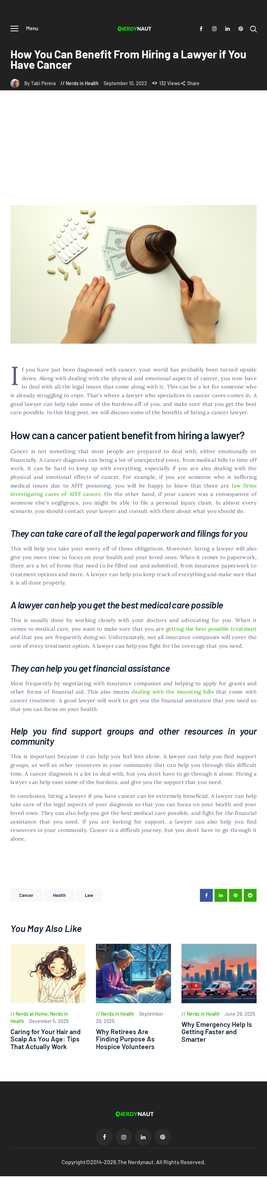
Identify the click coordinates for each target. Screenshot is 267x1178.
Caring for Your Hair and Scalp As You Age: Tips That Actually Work (45, 1039)
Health (59, 895)
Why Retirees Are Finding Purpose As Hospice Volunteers (125, 1039)
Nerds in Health (82, 83)
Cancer (26, 895)
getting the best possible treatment (211, 628)
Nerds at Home (32, 1014)
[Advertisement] (133, 153)
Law (89, 895)
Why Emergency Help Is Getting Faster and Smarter (216, 1032)
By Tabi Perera (40, 83)
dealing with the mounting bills (173, 691)
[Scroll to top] (262, 1173)
